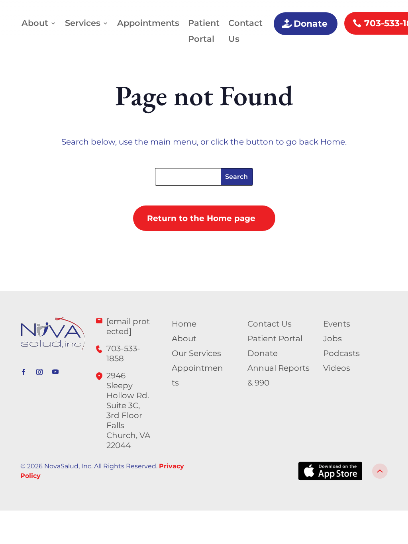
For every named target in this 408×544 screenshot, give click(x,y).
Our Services (196, 353)
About (35, 23)
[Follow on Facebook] (23, 372)
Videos (336, 368)
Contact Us (245, 31)
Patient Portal (204, 31)
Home (184, 324)
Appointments (148, 23)
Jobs (332, 338)
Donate (311, 23)
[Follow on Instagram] (39, 372)
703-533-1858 (123, 353)
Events (336, 324)
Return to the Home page (201, 218)
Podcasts (341, 353)
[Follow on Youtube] (55, 372)
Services (82, 23)
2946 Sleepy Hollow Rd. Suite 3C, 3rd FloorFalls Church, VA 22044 (128, 410)
